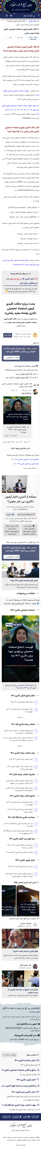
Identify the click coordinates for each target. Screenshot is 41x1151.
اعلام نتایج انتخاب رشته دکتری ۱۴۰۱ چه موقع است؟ (21, 710)
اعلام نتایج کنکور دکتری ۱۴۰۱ (23, 695)
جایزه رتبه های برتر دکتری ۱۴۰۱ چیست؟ (21, 852)
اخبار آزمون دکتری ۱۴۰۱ (26, 1080)
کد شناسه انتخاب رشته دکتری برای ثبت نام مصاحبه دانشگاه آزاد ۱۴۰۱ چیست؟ (20, 739)
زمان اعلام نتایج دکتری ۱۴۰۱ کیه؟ (24, 702)
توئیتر (34, 603)
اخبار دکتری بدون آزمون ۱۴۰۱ (23, 1092)
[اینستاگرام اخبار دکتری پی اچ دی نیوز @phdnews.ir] (6, 15)
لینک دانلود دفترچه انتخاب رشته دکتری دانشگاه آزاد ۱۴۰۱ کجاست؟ (21, 789)
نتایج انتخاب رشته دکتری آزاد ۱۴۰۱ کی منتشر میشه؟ (22, 810)
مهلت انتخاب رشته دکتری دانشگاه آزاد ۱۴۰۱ (19, 1105)
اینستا (34, 1116)
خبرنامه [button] (5, 1116)
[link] (20, 6)
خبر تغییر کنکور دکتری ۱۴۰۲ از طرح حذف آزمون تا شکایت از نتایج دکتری (21, 875)
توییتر (9, 514)
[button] (39, 15)
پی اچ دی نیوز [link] (29, 15)
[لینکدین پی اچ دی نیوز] (11, 15)
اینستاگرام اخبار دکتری (24, 514)
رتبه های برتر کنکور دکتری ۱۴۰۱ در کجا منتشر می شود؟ (22, 846)
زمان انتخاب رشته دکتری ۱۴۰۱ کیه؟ (23, 759)
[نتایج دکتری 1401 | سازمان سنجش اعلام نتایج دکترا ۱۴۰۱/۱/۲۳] (27, 900)
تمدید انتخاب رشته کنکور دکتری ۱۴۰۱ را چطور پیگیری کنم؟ (22, 768)
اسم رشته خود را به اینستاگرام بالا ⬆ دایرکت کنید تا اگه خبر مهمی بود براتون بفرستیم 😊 (20, 290)
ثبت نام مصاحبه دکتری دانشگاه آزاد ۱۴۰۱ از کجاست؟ (20, 825)
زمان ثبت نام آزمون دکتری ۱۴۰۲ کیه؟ (22, 867)
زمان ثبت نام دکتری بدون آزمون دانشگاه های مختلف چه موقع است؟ (23, 1098)
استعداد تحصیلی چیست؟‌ (28, 1074)
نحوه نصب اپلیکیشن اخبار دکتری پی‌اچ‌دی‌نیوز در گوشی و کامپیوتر (29, 530)
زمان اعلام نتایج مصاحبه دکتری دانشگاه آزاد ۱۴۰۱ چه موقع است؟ (20, 832)
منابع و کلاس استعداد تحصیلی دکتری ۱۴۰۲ (19, 1070)
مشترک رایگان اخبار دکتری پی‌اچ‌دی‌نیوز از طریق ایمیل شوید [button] (12, 530)
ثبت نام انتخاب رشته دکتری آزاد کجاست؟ (23, 1109)
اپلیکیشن (15, 1116)
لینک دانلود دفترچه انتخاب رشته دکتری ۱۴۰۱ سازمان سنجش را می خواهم (21, 782)
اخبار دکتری (32, 21)
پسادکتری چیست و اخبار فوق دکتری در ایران (19, 1086)
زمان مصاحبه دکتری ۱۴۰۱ (29, 1065)
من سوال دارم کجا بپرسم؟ (20, 273)
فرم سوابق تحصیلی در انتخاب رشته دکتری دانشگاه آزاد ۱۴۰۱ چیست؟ (20, 732)
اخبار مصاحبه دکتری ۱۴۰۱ (25, 1060)
